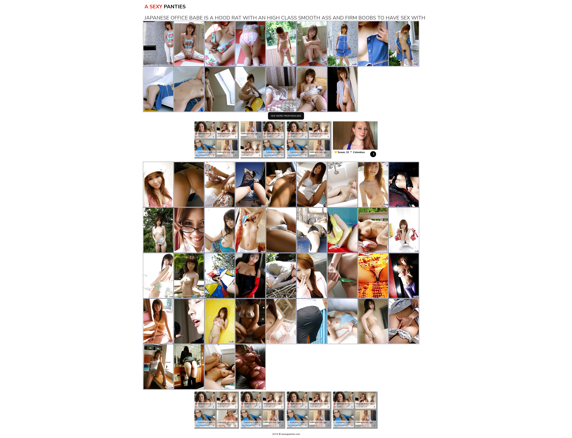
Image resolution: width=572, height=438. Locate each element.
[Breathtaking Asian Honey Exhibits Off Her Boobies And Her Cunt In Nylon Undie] (250, 367)
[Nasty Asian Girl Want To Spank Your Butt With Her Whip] (250, 275)
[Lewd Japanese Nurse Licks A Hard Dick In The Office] (403, 321)
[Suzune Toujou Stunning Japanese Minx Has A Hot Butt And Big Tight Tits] (250, 321)
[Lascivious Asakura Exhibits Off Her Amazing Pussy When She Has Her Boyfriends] (189, 321)
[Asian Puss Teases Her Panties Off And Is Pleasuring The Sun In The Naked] (219, 230)
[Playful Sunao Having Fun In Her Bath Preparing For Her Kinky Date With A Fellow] (311, 321)
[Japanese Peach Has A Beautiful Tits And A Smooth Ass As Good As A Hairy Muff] (219, 367)
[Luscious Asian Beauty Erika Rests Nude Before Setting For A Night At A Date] (281, 230)
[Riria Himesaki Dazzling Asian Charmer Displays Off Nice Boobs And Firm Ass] (158, 230)
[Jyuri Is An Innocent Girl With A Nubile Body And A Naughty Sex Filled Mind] (158, 367)
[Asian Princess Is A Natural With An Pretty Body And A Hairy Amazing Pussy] (189, 275)
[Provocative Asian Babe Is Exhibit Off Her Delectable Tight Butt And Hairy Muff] (158, 184)
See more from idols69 (286, 116)
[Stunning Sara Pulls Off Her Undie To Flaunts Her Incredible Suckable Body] (403, 184)
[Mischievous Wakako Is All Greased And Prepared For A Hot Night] (342, 275)
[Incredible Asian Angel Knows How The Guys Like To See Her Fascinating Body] (219, 184)
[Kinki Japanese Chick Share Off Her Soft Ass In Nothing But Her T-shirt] (219, 275)
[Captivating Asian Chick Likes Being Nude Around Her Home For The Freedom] (281, 321)
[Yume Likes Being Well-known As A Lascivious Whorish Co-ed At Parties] (311, 230)
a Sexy (165, 6)
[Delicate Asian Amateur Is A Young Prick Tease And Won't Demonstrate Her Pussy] (250, 230)
